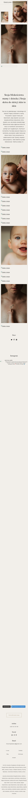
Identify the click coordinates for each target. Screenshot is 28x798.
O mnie (7, 750)
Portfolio (20, 750)
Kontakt (14, 757)
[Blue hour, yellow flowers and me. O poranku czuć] (12, 418)
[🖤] (16, 367)
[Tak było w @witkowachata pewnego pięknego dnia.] (21, 394)
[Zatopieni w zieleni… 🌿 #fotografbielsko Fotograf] (26, 383)
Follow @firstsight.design (14, 715)
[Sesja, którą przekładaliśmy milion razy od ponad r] (7, 444)
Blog (7, 754)
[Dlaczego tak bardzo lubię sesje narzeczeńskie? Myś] (2, 535)
